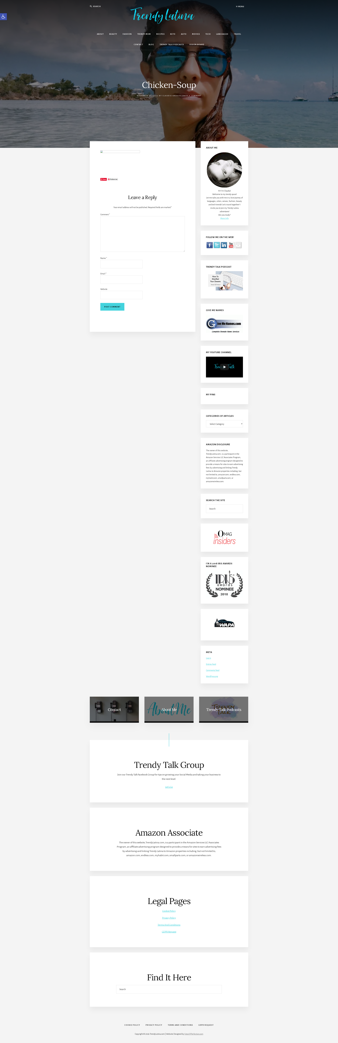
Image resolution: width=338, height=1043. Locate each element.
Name (103, 258)
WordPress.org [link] (212, 676)
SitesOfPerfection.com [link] (193, 1034)
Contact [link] (114, 709)
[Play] (224, 367)
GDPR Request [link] (169, 931)
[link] (3, 16)
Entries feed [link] (211, 664)
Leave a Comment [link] (191, 96)
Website (103, 289)
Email (103, 274)
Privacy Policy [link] (169, 917)
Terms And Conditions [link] (169, 924)
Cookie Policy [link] (169, 911)
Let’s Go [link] (169, 787)
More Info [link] (224, 218)
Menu (241, 7)
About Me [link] (169, 709)
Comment (105, 214)
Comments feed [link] (212, 670)
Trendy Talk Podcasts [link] (223, 709)
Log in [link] (208, 658)
